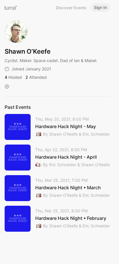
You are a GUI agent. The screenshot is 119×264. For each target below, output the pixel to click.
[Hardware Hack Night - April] (57, 157)
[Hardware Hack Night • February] (57, 218)
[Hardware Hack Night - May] (57, 127)
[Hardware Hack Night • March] (57, 188)
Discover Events (71, 7)
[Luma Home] (11, 7)
